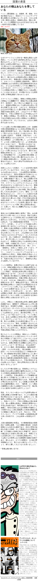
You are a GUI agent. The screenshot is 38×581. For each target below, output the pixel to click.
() (10, 53)
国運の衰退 (19, 1)
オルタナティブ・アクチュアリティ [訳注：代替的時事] (17, 578)
